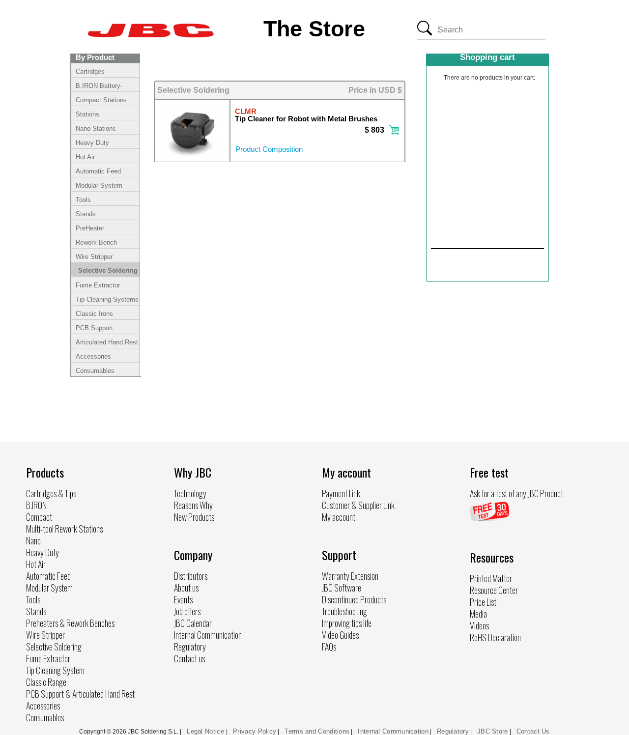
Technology (190, 493)
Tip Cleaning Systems (107, 299)
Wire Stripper (94, 256)
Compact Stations (101, 100)
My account (338, 516)
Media (478, 613)
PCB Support (94, 328)
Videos (479, 625)
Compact (39, 516)
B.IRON (36, 505)
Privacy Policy (254, 731)
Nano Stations (96, 128)
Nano (33, 540)
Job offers (187, 611)
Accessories (93, 356)
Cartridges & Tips (51, 493)
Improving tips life (347, 623)
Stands (86, 214)
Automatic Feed (98, 171)
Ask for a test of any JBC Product (516, 493)
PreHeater (90, 228)
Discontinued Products (354, 599)
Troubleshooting (344, 611)
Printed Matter (491, 578)
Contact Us (533, 731)
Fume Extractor (98, 285)
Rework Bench (96, 242)
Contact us (189, 658)
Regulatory (190, 646)
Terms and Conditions (317, 731)
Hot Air (85, 157)
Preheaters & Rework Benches (70, 623)
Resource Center (494, 590)
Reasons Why (193, 505)
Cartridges (90, 71)
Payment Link (341, 493)
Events (183, 599)
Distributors (190, 575)
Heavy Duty (92, 142)
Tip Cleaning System (55, 670)
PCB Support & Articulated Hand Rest (80, 693)
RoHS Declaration (495, 637)
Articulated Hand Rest (107, 342)
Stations (87, 114)
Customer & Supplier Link (358, 505)
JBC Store (492, 731)
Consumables (95, 370)
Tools (83, 199)
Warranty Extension (350, 575)
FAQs (329, 646)
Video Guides (340, 634)
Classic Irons (94, 313)
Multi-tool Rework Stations (64, 528)
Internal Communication (208, 634)
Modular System (99, 185)
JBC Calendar (193, 623)
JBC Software (341, 587)
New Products (194, 516)
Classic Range (46, 682)
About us (186, 587)
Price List (483, 601)
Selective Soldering (108, 270)
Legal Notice (206, 731)
